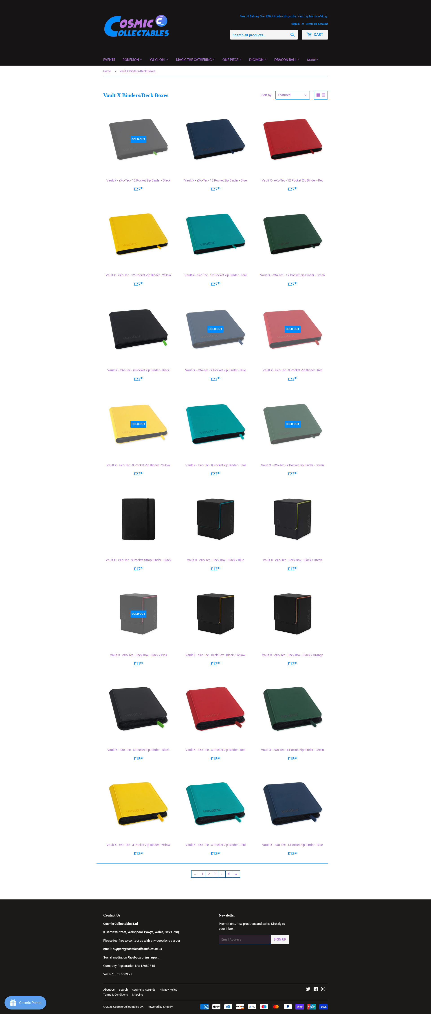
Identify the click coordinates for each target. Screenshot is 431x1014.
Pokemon (131, 60)
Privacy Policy (168, 989)
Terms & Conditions (115, 994)
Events (109, 60)
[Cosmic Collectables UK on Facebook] (315, 990)
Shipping (137, 994)
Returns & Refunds (144, 989)
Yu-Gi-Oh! (158, 60)
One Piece (230, 60)
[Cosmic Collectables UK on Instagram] (323, 990)
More (311, 60)
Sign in (295, 24)
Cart (318, 34)
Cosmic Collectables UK (128, 1006)
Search (123, 989)
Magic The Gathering (194, 60)
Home (107, 71)
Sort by (266, 95)
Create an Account (317, 24)
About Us (109, 989)
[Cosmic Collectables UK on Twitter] (308, 990)
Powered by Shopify (160, 1006)
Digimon (256, 60)
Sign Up (280, 939)
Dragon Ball (285, 60)
